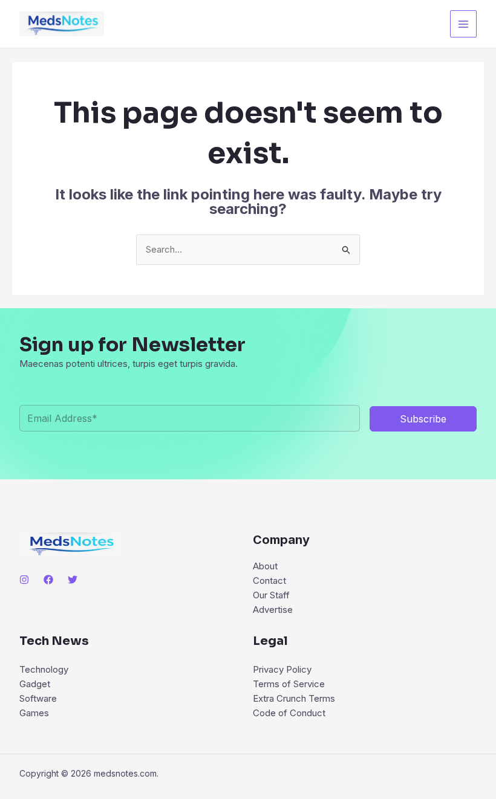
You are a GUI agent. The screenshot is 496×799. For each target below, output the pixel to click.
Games (34, 713)
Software (38, 698)
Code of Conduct (289, 713)
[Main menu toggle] (463, 23)
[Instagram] (24, 579)
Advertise (273, 609)
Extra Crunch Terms (294, 698)
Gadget (34, 684)
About (265, 566)
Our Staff (271, 595)
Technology (43, 669)
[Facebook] (48, 579)
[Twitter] (72, 579)
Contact (269, 580)
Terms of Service (289, 684)
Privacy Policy (282, 669)
